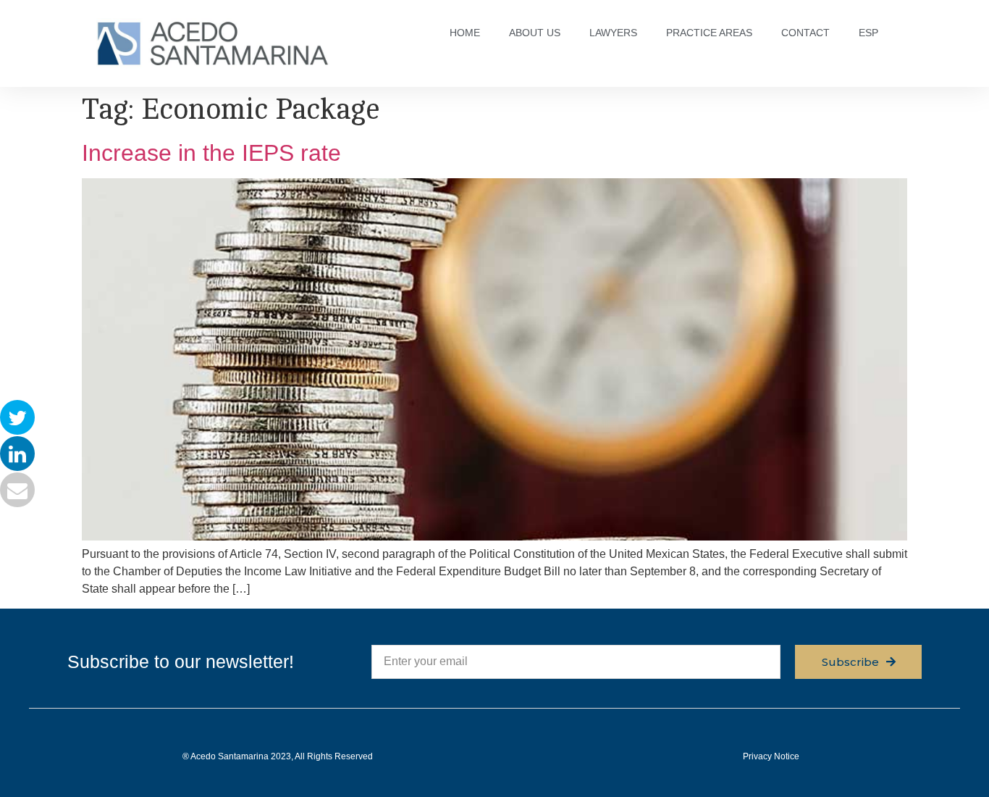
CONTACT (805, 32)
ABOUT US (534, 32)
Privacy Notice (771, 756)
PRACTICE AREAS (709, 32)
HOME (465, 32)
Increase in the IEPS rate (211, 153)
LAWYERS (613, 32)
